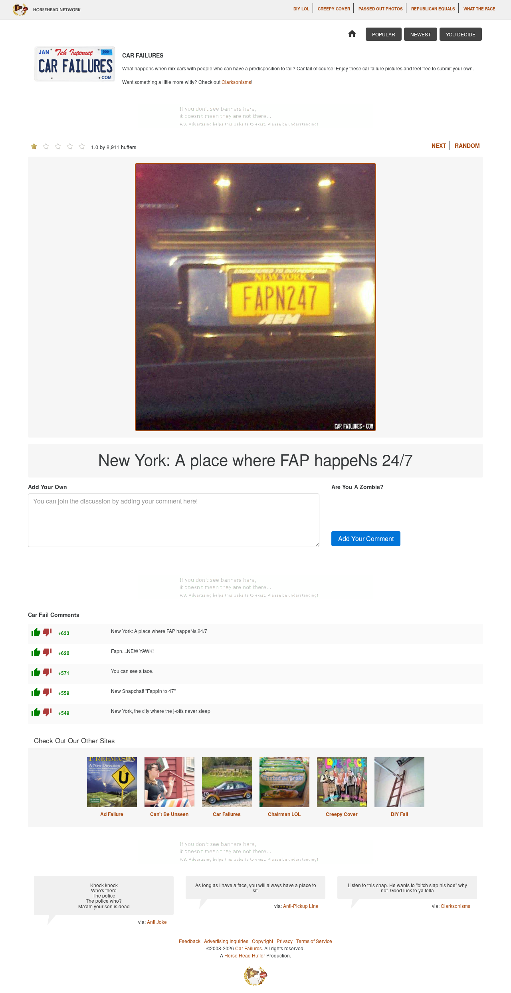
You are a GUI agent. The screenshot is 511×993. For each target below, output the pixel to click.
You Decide (460, 34)
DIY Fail (399, 814)
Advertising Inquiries (226, 940)
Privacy (285, 940)
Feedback (189, 940)
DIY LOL (301, 9)
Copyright (262, 940)
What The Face (479, 9)
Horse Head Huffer (244, 955)
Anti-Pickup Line (301, 905)
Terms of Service (314, 940)
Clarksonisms (236, 81)
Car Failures (227, 814)
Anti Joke (157, 921)
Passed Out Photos (380, 9)
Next (439, 145)
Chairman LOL (284, 814)
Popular (383, 34)
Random (467, 145)
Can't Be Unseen (169, 814)
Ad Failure (111, 814)
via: (142, 921)
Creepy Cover (334, 9)
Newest (420, 34)
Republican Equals (433, 9)
